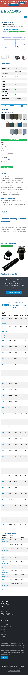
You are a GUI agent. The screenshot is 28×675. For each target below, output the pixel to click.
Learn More (5, 657)
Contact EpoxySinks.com (13, 292)
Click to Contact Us (4, 611)
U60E (3, 475)
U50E (3, 426)
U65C (3, 499)
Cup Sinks (3, 629)
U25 (3, 383)
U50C (3, 420)
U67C (3, 506)
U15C (3, 365)
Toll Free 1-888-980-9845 (6, 608)
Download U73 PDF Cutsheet (12, 106)
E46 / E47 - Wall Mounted (4, 335)
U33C (3, 401)
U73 (3, 518)
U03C (3, 340)
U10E (3, 358)
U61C (3, 481)
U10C (3, 352)
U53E (3, 444)
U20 (3, 371)
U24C (3, 377)
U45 (3, 414)
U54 (3, 450)
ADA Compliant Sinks (5, 628)
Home (2, 623)
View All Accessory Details (4, 211)
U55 (3, 456)
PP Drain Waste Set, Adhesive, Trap (15, 32)
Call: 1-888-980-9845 (14, 5)
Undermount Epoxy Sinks (6, 626)
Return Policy (3, 634)
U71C (3, 512)
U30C (3, 395)
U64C (3, 493)
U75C (3, 524)
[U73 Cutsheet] (14, 43)
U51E (3, 432)
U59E (3, 469)
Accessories (3, 633)
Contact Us (22, 3)
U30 (3, 389)
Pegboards (3, 631)
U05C (3, 346)
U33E (3, 407)
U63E (3, 487)
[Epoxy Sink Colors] (14, 123)
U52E (3, 438)
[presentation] (2, 44)
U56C (3, 463)
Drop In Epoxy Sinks (4, 624)
